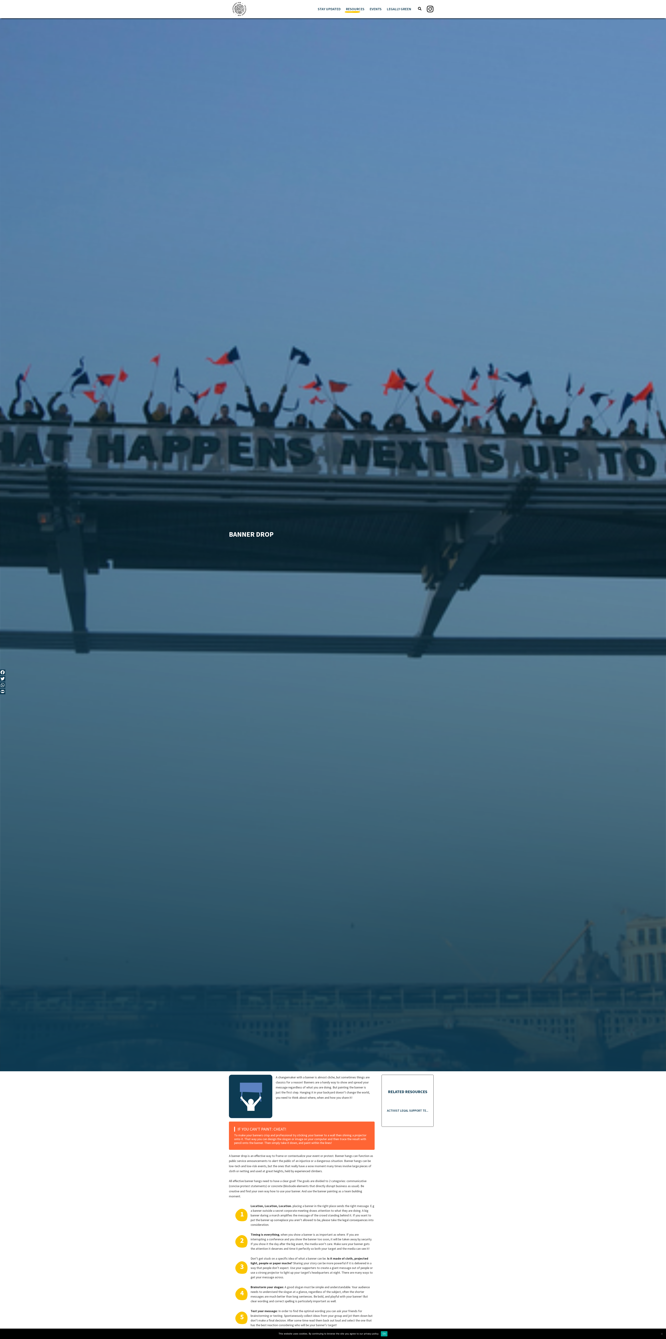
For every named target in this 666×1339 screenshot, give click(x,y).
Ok (384, 1333)
